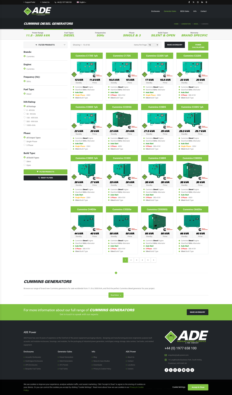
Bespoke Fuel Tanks (33, 369)
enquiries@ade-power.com (178, 355)
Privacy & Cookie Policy (102, 369)
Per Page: (140, 45)
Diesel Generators (66, 357)
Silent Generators (66, 361)
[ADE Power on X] (193, 2)
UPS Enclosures (31, 365)
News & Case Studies (101, 361)
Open (28, 165)
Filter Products (46, 172)
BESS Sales (184, 11)
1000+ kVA (30, 125)
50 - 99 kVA (31, 114)
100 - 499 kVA (32, 118)
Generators (186, 24)
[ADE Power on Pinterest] (179, 370)
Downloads (97, 365)
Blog (95, 357)
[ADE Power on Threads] (206, 2)
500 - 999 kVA (32, 121)
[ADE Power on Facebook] (189, 2)
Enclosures (155, 11)
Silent (28, 161)
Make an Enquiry (174, 45)
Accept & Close (198, 387)
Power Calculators (198, 46)
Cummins (30, 56)
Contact (203, 11)
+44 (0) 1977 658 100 (64, 2)
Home (176, 24)
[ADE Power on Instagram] (198, 2)
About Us (131, 357)
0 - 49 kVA (30, 110)
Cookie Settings (178, 387)
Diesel (196, 24)
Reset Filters (46, 178)
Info (194, 11)
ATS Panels (63, 365)
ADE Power (131, 351)
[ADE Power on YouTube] (184, 370)
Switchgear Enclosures (34, 361)
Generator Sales (170, 11)
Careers (130, 369)
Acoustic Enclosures (33, 357)
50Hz (28, 81)
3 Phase (29, 145)
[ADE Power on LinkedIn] (202, 2)
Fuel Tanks (63, 369)
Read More (115, 295)
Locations (131, 365)
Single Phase (31, 141)
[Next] (153, 260)
